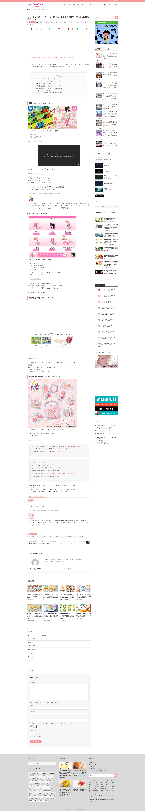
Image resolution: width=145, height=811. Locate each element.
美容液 (52, 798)
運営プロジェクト (93, 764)
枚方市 (40, 795)
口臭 (38, 790)
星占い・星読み (32, 646)
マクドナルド (76, 22)
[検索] (117, 1)
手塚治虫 (53, 793)
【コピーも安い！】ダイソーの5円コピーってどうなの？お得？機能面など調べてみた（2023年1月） (110, 56)
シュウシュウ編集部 (35, 569)
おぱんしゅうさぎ (41, 775)
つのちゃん (49, 778)
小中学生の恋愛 (38, 793)
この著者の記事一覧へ (66, 569)
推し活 (30, 795)
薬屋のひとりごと (33, 800)
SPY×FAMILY (32, 775)
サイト (31, 717)
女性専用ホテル (47, 790)
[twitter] (111, 1)
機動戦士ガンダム (48, 795)
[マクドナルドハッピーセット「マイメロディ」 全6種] (52, 129)
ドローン (31, 783)
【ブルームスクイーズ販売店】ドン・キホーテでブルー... (108, 320)
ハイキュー (31, 785)
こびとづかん (49, 775)
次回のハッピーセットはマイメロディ (46, 79)
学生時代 (31, 793)
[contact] (115, 1)
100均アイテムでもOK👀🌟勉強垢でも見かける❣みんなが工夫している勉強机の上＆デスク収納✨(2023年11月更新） (108, 134)
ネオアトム (45, 783)
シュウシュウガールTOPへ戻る (97, 770)
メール (32, 711)
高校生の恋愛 (42, 800)
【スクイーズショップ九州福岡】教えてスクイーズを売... (107, 314)
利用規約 (91, 766)
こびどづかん (32, 778)
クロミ (65, 22)
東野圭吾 (36, 795)
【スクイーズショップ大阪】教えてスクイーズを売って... (108, 290)
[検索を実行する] (116, 17)
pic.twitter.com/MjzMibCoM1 (67, 473)
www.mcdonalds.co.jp (36, 141)
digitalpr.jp (33, 358)
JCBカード (38, 773)
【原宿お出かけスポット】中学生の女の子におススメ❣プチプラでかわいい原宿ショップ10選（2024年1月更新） (110, 114)
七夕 (52, 788)
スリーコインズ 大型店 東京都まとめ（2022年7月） (110, 105)
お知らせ (31, 660)
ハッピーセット (59, 22)
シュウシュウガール (81, 809)
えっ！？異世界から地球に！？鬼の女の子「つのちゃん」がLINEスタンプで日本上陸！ (51, 57)
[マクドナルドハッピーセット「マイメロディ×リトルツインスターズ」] (52, 427)
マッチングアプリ (45, 788)
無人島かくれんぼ (33, 798)
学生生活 (31, 656)
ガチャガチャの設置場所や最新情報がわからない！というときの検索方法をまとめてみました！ (110, 75)
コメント (32, 682)
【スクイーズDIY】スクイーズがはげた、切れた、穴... (108, 302)
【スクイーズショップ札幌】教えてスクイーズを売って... (108, 308)
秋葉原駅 (47, 798)
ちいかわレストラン (41, 778)
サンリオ (70, 22)
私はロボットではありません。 (38, 736)
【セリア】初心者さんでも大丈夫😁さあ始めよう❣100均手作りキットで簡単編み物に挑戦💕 (110, 124)
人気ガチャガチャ (33, 649)
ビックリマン (46, 785)
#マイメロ (49, 473)
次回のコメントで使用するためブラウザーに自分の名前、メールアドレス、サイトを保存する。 (54, 723)
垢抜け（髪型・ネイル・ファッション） (38, 638)
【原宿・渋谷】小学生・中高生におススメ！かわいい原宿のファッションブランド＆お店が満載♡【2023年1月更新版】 (108, 85)
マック (82, 22)
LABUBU (45, 773)
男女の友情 (41, 798)
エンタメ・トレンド (34, 653)
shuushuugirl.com (35, 440)
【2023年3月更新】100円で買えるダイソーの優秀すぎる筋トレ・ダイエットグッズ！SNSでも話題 (110, 65)
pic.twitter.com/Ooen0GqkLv (63, 448)
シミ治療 (41, 780)
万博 (30, 790)
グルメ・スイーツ (32, 22)
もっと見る (106, 279)
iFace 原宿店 (32, 773)
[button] (31, 29)
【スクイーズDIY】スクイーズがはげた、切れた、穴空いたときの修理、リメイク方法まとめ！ (110, 144)
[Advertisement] (59, 43)
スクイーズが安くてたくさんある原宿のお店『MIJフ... (108, 338)
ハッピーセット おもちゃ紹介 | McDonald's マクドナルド (52, 81)
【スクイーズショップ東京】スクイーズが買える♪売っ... (108, 296)
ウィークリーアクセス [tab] (111, 285)
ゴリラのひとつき (33, 780)
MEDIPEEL (51, 773)
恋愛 (30, 642)
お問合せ (91, 762)
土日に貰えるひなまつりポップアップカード (48, 86)
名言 (41, 790)
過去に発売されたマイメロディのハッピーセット (49, 88)
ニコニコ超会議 (38, 783)
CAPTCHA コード (34, 730)
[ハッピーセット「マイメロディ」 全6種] (52, 257)
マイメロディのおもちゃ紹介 (43, 83)
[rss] (113, 1)
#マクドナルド (56, 473)
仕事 (34, 790)
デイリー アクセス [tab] (100, 285)
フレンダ (31, 788)
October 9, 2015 (55, 476)
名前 (31, 705)
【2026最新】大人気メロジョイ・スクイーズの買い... (107, 326)
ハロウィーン (39, 785)
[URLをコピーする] (86, 29)
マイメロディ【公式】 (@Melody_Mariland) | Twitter (50, 92)
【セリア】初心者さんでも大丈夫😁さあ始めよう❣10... (108, 344)
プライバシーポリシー (95, 768)
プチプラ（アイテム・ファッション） (38, 635)
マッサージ (37, 788)
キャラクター (87, 22)
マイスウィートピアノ (50, 22)
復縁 (44, 793)
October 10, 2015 (55, 451)
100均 (30, 631)
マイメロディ (41, 22)
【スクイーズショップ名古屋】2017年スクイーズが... (108, 332)
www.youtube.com (35, 173)
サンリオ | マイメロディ (44, 90)
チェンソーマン (47, 780)
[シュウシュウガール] (35, 5)
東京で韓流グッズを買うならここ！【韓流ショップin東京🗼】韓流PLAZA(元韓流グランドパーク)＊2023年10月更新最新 (108, 96)
